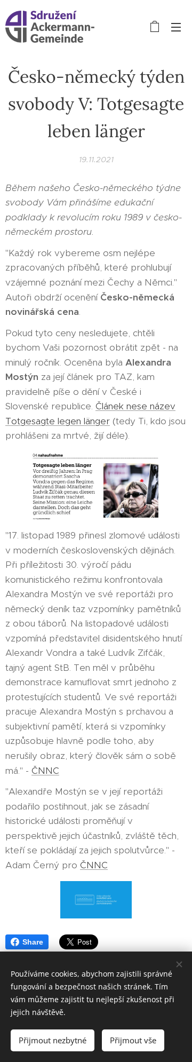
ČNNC (45, 770)
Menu (176, 26)
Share (32, 942)
